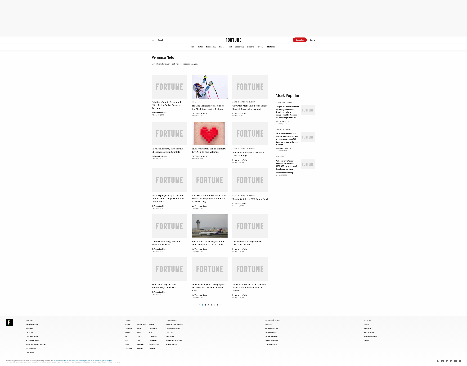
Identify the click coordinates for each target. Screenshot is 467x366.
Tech (230, 47)
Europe (127, 344)
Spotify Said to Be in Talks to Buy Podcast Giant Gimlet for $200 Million (249, 287)
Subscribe (300, 40)
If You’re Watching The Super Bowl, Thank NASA (166, 243)
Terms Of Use (170, 336)
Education (152, 348)
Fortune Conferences (271, 336)
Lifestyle (250, 47)
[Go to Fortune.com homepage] (233, 40)
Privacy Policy (170, 332)
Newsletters (140, 344)
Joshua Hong (283, 121)
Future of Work (284, 130)
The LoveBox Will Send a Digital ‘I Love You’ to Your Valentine (209, 150)
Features (151, 324)
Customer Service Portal (173, 328)
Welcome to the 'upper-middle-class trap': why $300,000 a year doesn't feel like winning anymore (287, 165)
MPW (194, 102)
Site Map (366, 340)
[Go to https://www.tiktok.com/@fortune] (455, 361)
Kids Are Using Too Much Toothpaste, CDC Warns (164, 286)
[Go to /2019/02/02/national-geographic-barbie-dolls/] (209, 269)
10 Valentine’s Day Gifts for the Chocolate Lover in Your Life (167, 150)
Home (193, 47)
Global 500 (29, 332)
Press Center (368, 328)
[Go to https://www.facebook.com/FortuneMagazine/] (438, 361)
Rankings (260, 47)
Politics (139, 340)
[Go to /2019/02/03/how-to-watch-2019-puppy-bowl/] (250, 180)
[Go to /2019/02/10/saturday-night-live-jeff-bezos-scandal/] (250, 87)
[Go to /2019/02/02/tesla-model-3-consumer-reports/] (250, 226)
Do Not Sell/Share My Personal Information (101, 360)
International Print (171, 344)
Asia (126, 340)
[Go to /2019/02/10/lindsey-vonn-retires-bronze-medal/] (209, 87)
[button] (193, 46)
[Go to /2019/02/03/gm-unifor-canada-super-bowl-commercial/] (169, 180)
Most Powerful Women (32, 340)
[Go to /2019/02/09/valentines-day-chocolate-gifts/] (169, 133)
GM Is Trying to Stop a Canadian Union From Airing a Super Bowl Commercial (168, 198)
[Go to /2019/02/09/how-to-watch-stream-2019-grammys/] (250, 133)
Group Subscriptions (271, 344)
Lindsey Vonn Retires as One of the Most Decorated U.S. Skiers (208, 107)
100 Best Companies (32, 324)
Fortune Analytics (270, 332)
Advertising (268, 324)
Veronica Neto (160, 113)
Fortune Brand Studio (271, 328)
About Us (366, 324)
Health (139, 328)
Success (280, 157)
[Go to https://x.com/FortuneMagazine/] (442, 361)
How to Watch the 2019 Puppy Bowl (250, 199)
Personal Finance (285, 102)
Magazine (140, 348)
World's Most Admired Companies (36, 344)
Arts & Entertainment (243, 102)
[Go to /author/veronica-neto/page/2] (220, 304)
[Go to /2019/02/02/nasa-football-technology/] (169, 226)
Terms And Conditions (370, 336)
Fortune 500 (211, 47)
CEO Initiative (153, 336)
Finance (222, 47)
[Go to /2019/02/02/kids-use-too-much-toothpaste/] (169, 269)
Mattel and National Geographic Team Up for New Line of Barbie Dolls (208, 287)
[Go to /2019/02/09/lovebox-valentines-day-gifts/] (209, 133)
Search (160, 40)
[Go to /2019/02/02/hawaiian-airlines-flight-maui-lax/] (209, 226)
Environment (129, 348)
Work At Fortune (369, 332)
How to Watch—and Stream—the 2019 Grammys (248, 154)
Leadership (239, 47)
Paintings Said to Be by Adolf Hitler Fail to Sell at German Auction (166, 105)
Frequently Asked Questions (174, 324)
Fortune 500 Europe (32, 336)
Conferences (153, 340)
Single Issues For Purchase (174, 340)
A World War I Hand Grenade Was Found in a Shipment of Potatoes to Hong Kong (209, 198)
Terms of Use (57, 360)
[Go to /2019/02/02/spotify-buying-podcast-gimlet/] (250, 269)
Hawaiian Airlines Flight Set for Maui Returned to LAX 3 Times (208, 243)
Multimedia (271, 47)
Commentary (153, 328)
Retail (139, 332)
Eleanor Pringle (284, 148)
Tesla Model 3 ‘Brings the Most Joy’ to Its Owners (247, 243)
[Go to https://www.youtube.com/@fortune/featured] (460, 361)
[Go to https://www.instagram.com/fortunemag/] (451, 361)
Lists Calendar (30, 352)
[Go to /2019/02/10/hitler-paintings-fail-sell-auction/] (169, 87)
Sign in (312, 40)
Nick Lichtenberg (285, 173)
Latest (200, 47)
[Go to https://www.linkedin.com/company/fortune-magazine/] (447, 361)
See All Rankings (31, 348)
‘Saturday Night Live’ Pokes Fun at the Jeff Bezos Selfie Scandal (249, 107)
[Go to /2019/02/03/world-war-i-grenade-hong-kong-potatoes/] (209, 180)
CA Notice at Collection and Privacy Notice (80, 360)
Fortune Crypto (141, 324)
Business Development (271, 340)
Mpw (150, 332)
